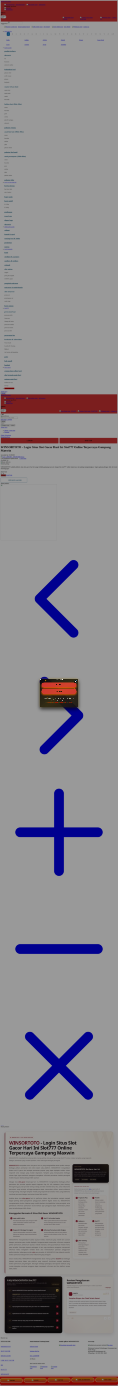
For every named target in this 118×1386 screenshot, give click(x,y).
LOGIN (59, 685)
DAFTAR (59, 691)
